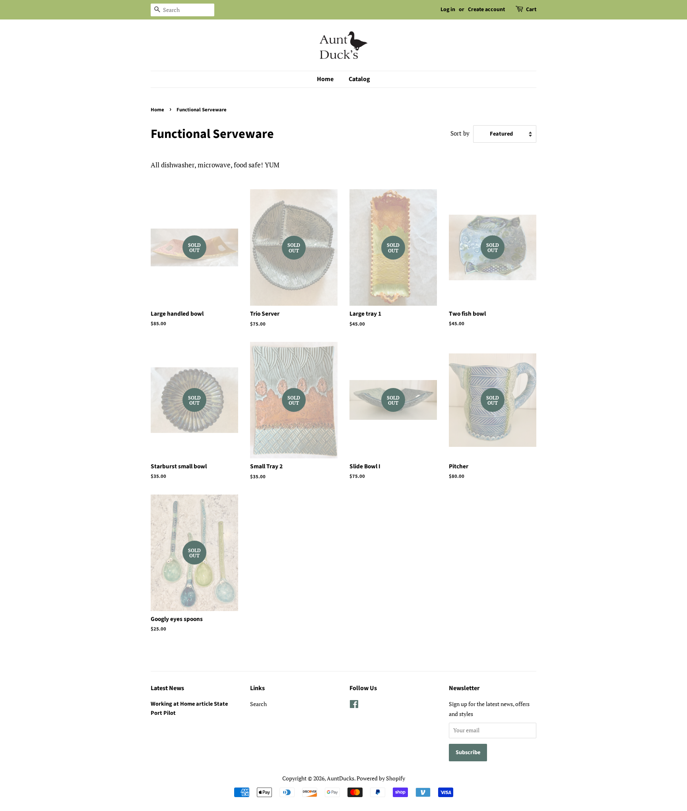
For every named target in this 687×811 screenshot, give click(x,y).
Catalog (359, 79)
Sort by (460, 133)
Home (325, 79)
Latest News (167, 688)
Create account (486, 10)
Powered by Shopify (381, 778)
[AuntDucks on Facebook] (354, 705)
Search (258, 704)
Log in (448, 10)
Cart (531, 10)
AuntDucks (340, 778)
